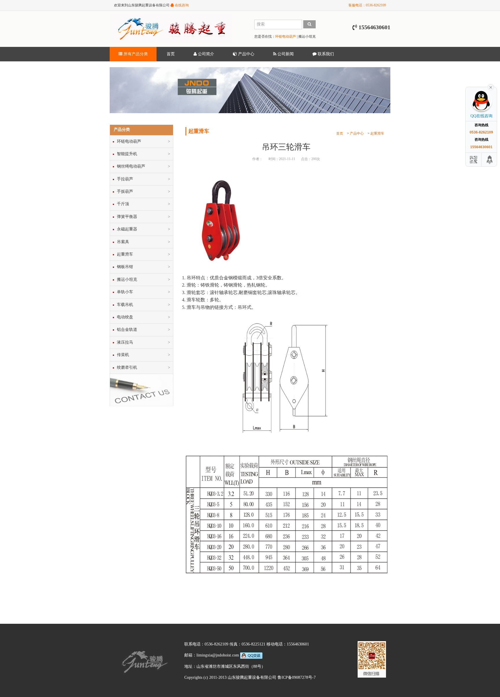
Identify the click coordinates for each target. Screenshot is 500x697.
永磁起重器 (127, 229)
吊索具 (123, 242)
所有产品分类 (135, 54)
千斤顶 (123, 204)
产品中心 (245, 54)
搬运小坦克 (307, 36)
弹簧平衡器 (127, 216)
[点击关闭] (490, 86)
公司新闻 (285, 54)
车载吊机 (125, 304)
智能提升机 (127, 154)
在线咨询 (181, 5)
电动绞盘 (125, 317)
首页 (171, 54)
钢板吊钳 (125, 267)
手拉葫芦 (125, 179)
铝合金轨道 (127, 329)
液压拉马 (125, 342)
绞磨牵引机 (127, 367)
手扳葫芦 (125, 191)
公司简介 (205, 54)
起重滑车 (377, 133)
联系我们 (325, 54)
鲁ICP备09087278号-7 (296, 677)
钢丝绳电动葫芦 (131, 166)
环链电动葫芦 (285, 36)
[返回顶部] (489, 159)
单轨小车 (125, 292)
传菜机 (123, 355)
